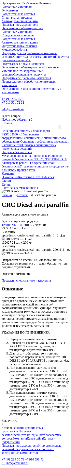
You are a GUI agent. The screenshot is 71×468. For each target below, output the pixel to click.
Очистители (10, 10)
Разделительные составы (18, 14)
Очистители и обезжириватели (22, 28)
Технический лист (14, 224)
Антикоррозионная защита (20, 21)
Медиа (6, 184)
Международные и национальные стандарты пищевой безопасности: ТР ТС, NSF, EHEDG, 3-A (34, 159)
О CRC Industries (42, 177)
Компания (8, 173)
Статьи (6, 180)
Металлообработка (14, 49)
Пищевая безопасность (17, 152)
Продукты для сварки (16, 53)
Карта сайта (35, 438)
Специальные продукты (18, 35)
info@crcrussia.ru (13, 109)
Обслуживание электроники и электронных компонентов (28, 450)
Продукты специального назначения (26, 78)
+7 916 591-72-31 (13, 102)
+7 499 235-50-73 (13, 99)
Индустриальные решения (19, 46)
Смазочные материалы (17, 7)
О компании (10, 177)
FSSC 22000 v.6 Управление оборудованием (20, 136)
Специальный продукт (17, 17)
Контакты (24, 177)
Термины (14, 442)
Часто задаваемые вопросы (20, 187)
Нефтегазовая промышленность (23, 63)
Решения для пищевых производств (26, 130)
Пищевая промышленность (20, 24)
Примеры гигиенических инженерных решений (29, 146)
